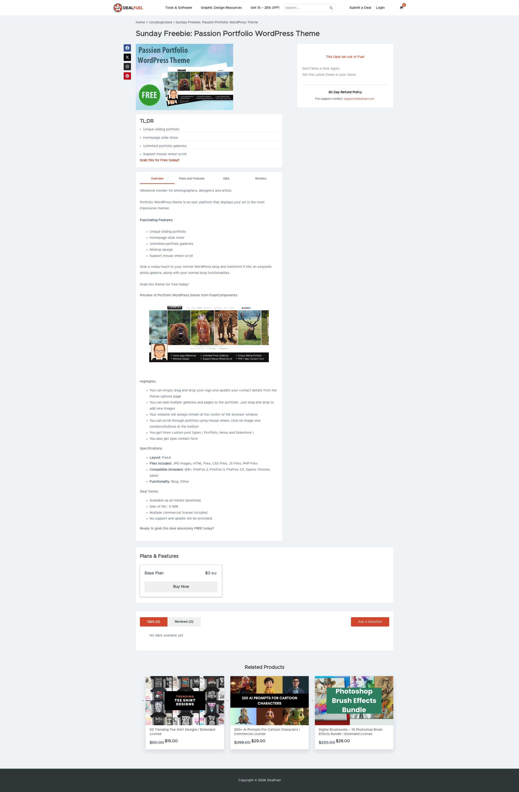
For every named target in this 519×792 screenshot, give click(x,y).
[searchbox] (310, 7)
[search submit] (331, 7)
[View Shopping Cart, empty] (401, 8)
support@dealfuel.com (359, 98)
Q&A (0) (153, 621)
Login (380, 7)
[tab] (157, 180)
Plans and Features (192, 178)
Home (140, 22)
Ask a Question (370, 621)
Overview (157, 178)
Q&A (226, 178)
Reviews (260, 178)
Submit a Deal (360, 7)
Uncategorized (160, 22)
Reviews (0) (184, 621)
